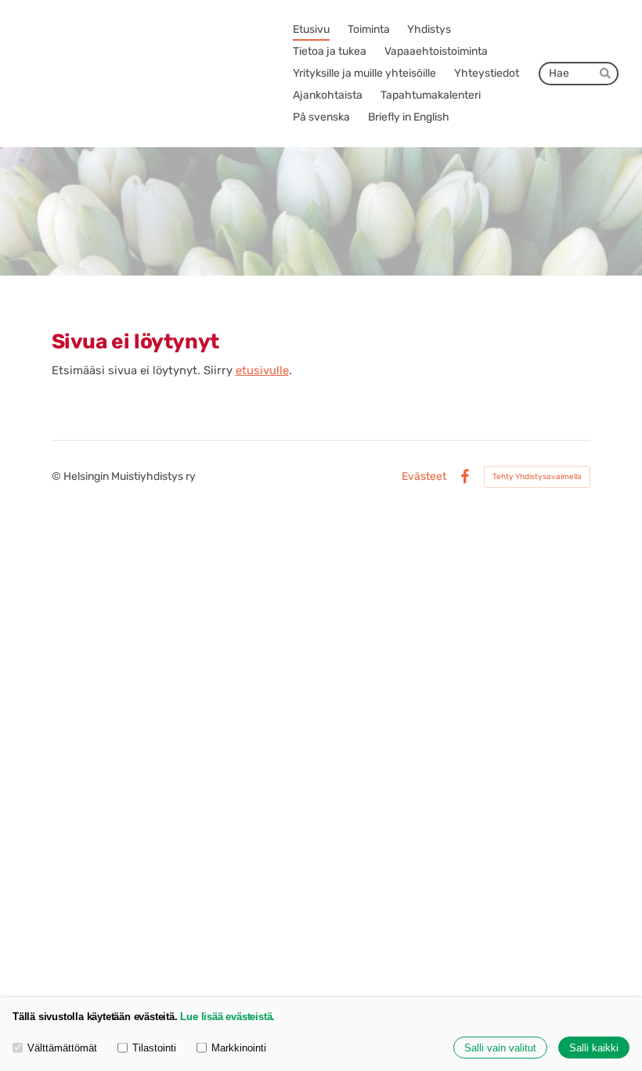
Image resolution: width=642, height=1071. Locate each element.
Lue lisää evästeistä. (227, 1016)
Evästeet (424, 476)
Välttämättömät (62, 1048)
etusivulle (262, 370)
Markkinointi (238, 1048)
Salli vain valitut (500, 1048)
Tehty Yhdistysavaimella (537, 476)
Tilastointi (154, 1048)
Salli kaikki (594, 1048)
